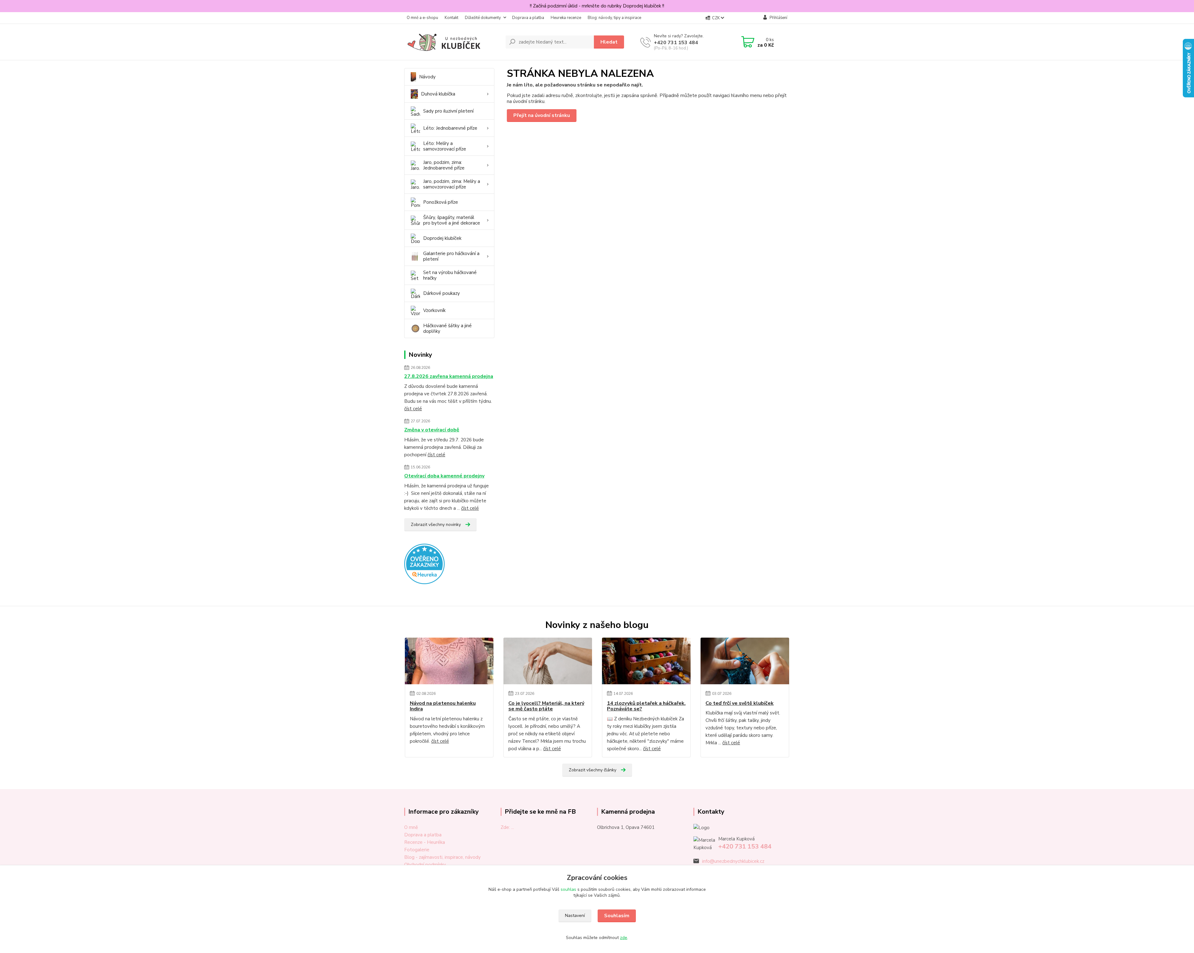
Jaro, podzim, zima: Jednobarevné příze (444, 165)
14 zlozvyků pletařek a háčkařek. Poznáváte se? (646, 706)
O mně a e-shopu (422, 18)
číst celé (413, 409)
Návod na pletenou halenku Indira (443, 706)
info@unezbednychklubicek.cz (733, 861)
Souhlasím (616, 915)
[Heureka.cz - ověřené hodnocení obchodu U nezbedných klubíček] (424, 563)
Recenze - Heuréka (424, 842)
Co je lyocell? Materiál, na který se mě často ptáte (546, 706)
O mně (411, 827)
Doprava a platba (528, 18)
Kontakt (451, 18)
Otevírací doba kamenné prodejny (444, 475)
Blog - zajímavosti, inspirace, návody (442, 857)
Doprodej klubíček (442, 238)
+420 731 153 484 (676, 42)
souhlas (568, 889)
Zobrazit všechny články (592, 770)
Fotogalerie (416, 850)
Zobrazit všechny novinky (436, 525)
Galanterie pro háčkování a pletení (451, 256)
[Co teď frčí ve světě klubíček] (745, 661)
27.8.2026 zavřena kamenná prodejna (448, 376)
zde (623, 938)
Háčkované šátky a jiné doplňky (447, 328)
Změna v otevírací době (431, 429)
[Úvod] (452, 42)
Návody (427, 77)
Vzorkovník (434, 310)
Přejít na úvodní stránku (541, 115)
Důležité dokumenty (483, 18)
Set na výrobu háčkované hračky (450, 275)
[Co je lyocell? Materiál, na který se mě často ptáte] (547, 661)
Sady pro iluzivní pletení (448, 111)
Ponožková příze (440, 202)
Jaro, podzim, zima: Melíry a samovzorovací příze (451, 184)
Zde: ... (507, 827)
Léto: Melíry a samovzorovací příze (444, 146)
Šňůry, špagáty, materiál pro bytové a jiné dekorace (451, 220)
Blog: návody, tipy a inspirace (614, 18)
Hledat (609, 42)
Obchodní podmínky (425, 865)
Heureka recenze (566, 18)
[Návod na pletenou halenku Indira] (449, 661)
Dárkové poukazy (441, 293)
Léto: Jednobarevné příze (450, 128)
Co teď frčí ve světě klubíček (740, 703)
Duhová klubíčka (438, 94)
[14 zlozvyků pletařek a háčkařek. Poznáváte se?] (646, 661)
